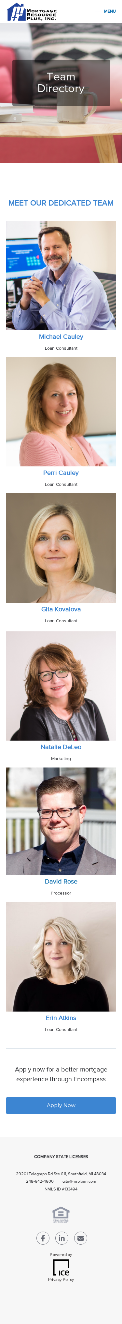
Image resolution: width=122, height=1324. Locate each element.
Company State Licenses (61, 1157)
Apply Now (61, 1105)
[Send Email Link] (80, 1239)
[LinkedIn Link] (61, 1239)
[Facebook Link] (42, 1239)
